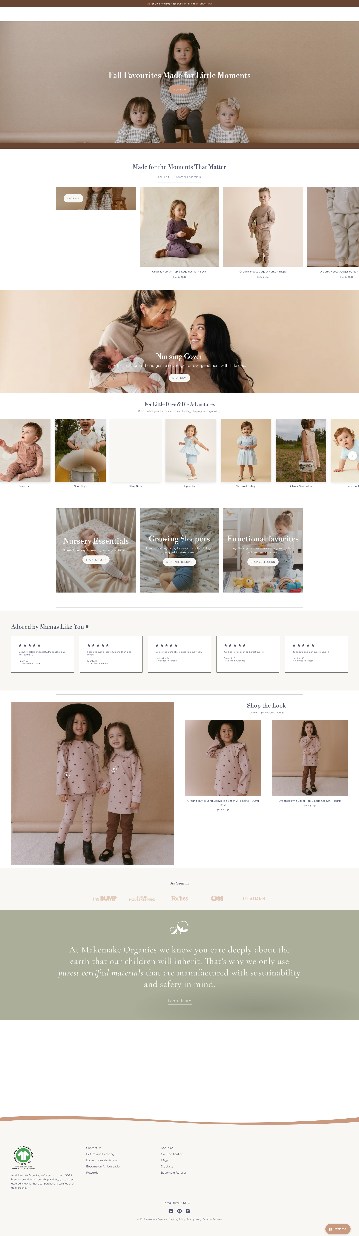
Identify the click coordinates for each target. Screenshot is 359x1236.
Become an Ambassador (103, 1166)
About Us (167, 1148)
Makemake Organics (156, 1219)
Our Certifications (173, 1154)
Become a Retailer (173, 1172)
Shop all (73, 198)
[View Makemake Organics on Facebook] (171, 1211)
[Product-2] (114, 769)
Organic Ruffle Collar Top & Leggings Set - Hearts (310, 800)
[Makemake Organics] (24, 14)
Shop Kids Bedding (179, 561)
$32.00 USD (263, 276)
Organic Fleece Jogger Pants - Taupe (263, 271)
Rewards (92, 1172)
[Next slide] (352, 455)
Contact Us (93, 1148)
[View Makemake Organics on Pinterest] (179, 1211)
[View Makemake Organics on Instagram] (188, 1211)
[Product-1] (67, 775)
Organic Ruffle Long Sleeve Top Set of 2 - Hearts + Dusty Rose (223, 803)
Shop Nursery (96, 559)
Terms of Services (212, 1219)
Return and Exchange (101, 1154)
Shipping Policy (177, 1219)
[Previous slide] (6, 455)
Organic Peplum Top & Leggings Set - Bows (179, 271)
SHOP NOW (206, 3)
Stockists (167, 1166)
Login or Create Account (102, 1160)
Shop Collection (263, 561)
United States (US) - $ (176, 1203)
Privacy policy (194, 1219)
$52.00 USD (179, 276)
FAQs (164, 1160)
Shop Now (179, 89)
